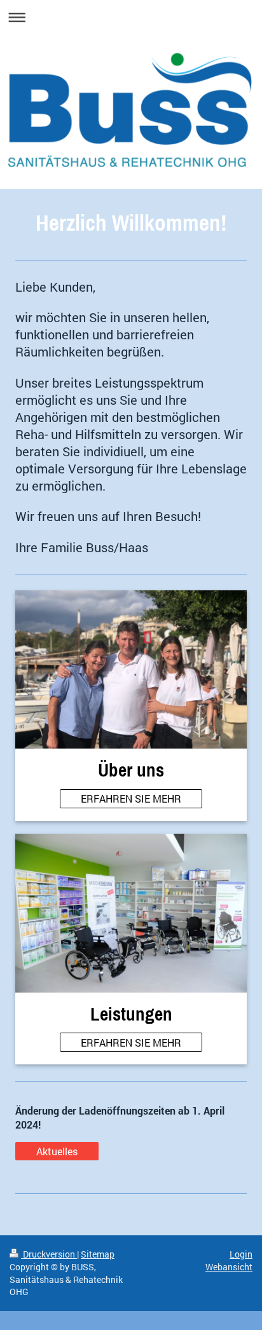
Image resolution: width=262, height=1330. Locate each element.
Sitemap (97, 1254)
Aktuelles (57, 1151)
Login (241, 1254)
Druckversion (49, 1254)
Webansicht (228, 1267)
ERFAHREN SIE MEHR (131, 798)
